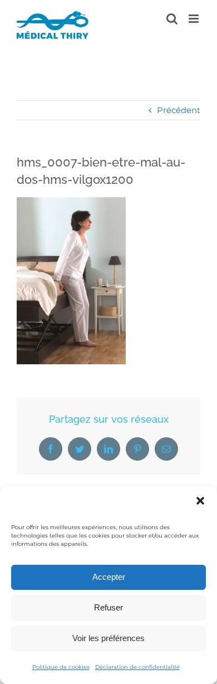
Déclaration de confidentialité (137, 667)
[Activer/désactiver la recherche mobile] (171, 19)
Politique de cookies (61, 667)
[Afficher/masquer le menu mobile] (194, 19)
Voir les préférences (108, 638)
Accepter (108, 577)
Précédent (178, 110)
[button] (200, 500)
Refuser (108, 607)
